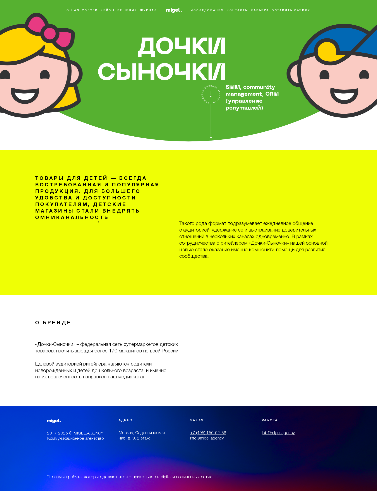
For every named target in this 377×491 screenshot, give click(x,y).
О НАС (73, 10)
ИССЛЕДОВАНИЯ (207, 10)
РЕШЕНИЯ (127, 10)
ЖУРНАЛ (148, 10)
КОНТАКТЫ (237, 10)
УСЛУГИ (90, 10)
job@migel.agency (278, 433)
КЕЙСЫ (108, 10)
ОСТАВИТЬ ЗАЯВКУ (291, 10)
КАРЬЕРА (260, 10)
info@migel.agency (207, 438)
